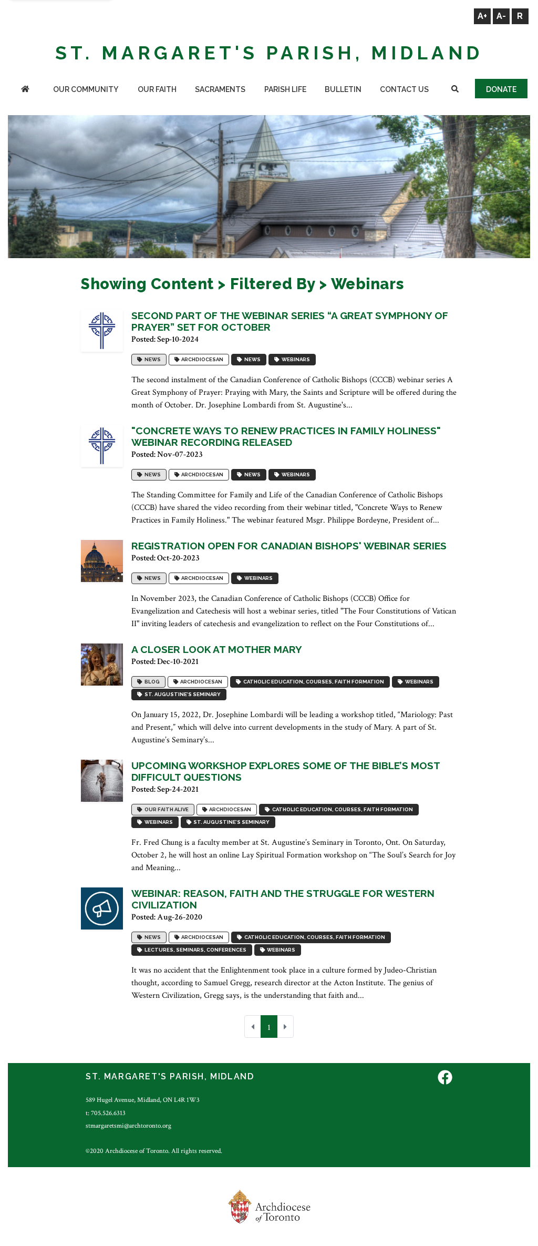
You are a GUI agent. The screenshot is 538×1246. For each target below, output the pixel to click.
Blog (151, 682)
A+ (482, 16)
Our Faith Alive (165, 809)
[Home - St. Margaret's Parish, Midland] (25, 90)
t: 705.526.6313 (106, 1113)
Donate (501, 89)
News (151, 359)
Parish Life (285, 89)
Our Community (85, 89)
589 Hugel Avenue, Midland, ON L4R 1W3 (143, 1100)
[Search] (455, 90)
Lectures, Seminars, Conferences (194, 950)
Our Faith (157, 89)
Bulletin (343, 89)
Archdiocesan (201, 359)
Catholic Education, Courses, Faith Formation (312, 682)
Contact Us (404, 89)
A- (501, 16)
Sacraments (220, 89)
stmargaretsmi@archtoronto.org (128, 1125)
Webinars (295, 359)
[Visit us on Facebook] (445, 1078)
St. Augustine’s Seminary (181, 694)
